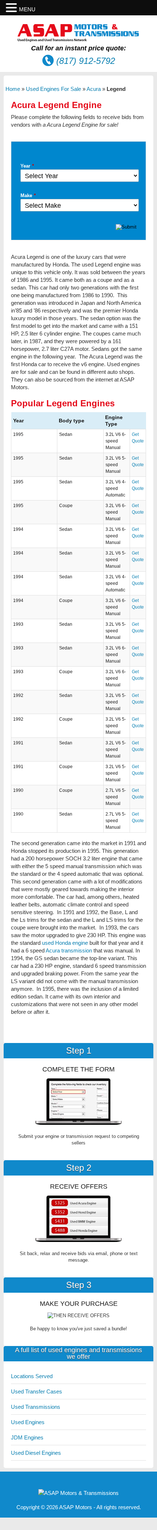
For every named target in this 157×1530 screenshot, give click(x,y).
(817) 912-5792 (85, 61)
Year (27, 166)
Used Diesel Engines (36, 1453)
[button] (12, 8)
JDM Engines (27, 1437)
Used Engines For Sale (53, 89)
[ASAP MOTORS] (78, 40)
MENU (27, 9)
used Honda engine (65, 943)
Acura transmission (69, 950)
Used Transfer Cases (36, 1391)
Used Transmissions (35, 1407)
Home (12, 89)
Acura (94, 89)
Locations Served (32, 1376)
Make (28, 195)
